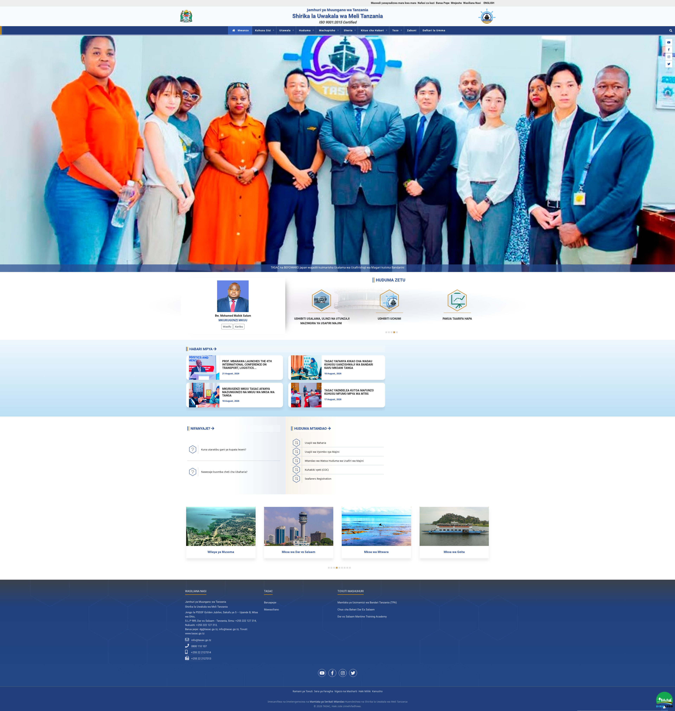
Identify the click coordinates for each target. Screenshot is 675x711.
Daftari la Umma (434, 30)
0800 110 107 (199, 646)
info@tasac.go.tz (201, 640)
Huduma (305, 30)
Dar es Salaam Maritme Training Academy (362, 616)
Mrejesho (456, 3)
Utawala (285, 30)
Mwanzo (243, 30)
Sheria (348, 30)
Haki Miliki (365, 691)
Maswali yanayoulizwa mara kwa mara (393, 3)
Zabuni (411, 30)
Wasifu (227, 326)
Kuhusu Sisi (263, 30)
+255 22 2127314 (201, 652)
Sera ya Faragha (323, 691)
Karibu (239, 326)
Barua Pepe (442, 3)
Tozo (395, 30)
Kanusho (377, 691)
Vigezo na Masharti (346, 691)
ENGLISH (489, 3)
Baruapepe (270, 602)
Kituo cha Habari (372, 30)
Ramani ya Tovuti (303, 691)
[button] (5, 153)
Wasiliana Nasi (472, 3)
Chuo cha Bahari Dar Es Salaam (356, 609)
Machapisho (327, 30)
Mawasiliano (271, 609)
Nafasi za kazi (426, 3)
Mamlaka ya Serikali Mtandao (327, 701)
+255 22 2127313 (201, 658)
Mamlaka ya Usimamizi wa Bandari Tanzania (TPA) (367, 602)
